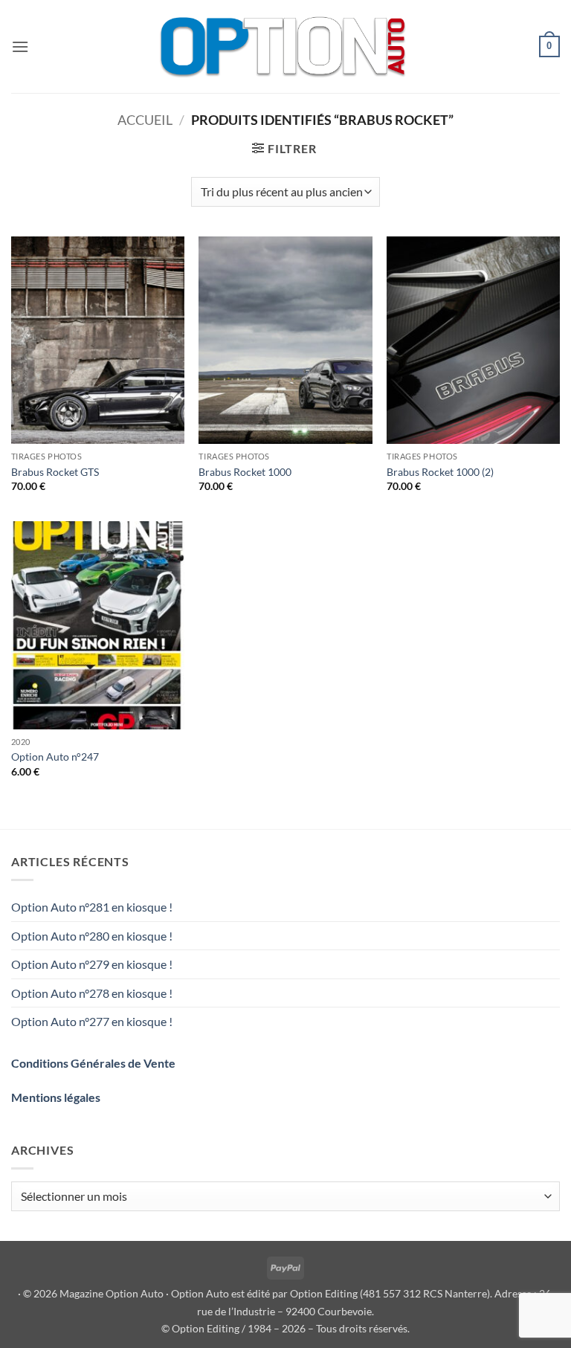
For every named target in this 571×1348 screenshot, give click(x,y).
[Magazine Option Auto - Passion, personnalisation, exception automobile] (285, 46)
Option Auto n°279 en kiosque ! (91, 964)
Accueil (144, 120)
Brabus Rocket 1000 (245, 471)
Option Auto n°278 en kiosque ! (91, 993)
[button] (20, 46)
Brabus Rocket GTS (55, 471)
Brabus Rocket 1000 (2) (440, 471)
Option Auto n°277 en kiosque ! (91, 1021)
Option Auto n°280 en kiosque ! (91, 936)
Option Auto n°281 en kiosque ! (91, 907)
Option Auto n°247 (55, 756)
